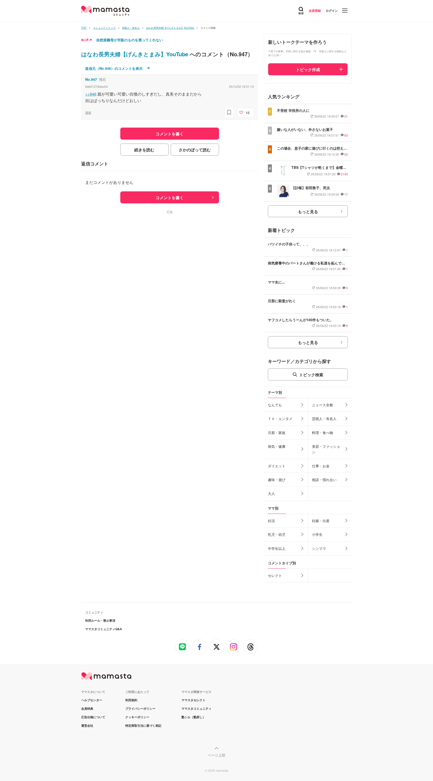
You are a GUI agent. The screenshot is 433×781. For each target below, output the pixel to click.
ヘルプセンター (91, 699)
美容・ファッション (326, 449)
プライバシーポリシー (140, 708)
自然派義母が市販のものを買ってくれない (129, 39)
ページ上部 (216, 754)
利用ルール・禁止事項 (100, 620)
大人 (271, 493)
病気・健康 (276, 446)
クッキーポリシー (137, 716)
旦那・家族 (276, 432)
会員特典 (87, 708)
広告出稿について (93, 716)
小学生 (317, 534)
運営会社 (87, 725)
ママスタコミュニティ (196, 708)
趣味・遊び (276, 479)
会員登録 (315, 10)
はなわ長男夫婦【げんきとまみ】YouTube (135, 54)
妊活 (271, 520)
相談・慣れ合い (324, 479)
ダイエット (276, 465)
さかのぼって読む (195, 150)
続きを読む (144, 150)
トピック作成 (308, 69)
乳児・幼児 (276, 534)
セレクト (275, 575)
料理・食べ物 (322, 432)
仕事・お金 (321, 465)
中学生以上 (276, 548)
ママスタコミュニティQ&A (103, 628)
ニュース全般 (322, 404)
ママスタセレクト (193, 699)
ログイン (332, 10)
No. (91, 79)
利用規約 (131, 699)
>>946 (90, 94)
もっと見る (308, 211)
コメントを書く (170, 197)
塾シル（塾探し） (193, 716)
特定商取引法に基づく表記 (143, 725)
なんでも (275, 404)
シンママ (319, 548)
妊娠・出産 (321, 520)
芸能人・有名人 (324, 418)
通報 (88, 112)
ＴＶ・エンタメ (280, 418)
